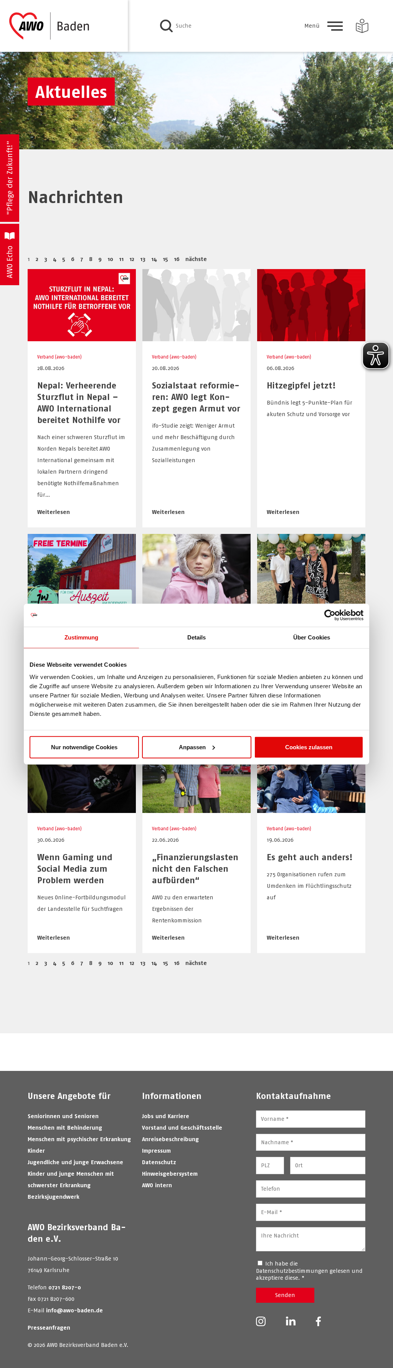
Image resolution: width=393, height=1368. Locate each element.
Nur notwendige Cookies (84, 746)
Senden (285, 1295)
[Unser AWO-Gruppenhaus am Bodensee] (82, 602)
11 (121, 259)
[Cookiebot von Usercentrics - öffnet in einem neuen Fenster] (329, 615)
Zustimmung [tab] (81, 637)
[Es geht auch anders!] (311, 809)
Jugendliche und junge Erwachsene (75, 1162)
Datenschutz (159, 1162)
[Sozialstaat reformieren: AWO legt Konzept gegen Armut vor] (196, 337)
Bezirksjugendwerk (53, 1196)
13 (142, 259)
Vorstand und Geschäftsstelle (182, 1127)
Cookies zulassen (308, 746)
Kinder (36, 1150)
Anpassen (192, 746)
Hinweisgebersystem (170, 1173)
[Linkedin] (291, 1321)
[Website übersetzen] (362, 26)
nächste (196, 259)
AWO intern (157, 1185)
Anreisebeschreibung (170, 1139)
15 (165, 259)
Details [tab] (196, 637)
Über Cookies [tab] (311, 637)
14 (154, 259)
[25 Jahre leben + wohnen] (311, 602)
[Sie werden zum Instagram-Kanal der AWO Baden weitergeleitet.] (261, 1322)
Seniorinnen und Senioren (63, 1116)
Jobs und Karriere (165, 1116)
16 (177, 259)
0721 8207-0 (64, 1287)
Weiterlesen (53, 512)
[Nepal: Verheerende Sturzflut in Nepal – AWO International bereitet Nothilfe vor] (82, 337)
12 (131, 259)
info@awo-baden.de (74, 1310)
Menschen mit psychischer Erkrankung (79, 1139)
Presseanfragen (49, 1327)
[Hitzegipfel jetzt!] (311, 337)
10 (110, 259)
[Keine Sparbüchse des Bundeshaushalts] (196, 602)
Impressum (156, 1150)
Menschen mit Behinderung (65, 1127)
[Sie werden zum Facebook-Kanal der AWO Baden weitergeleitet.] (318, 1322)
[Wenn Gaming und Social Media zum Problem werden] (82, 809)
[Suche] (166, 26)
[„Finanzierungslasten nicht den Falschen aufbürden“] (196, 809)
